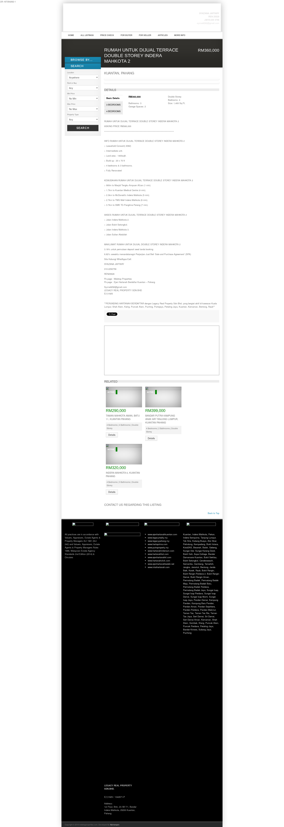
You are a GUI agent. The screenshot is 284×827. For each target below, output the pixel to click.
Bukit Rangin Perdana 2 (194, 573)
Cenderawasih (206, 560)
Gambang (198, 563)
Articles (163, 35)
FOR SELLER (145, 35)
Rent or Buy (72, 83)
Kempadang (199, 544)
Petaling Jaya (206, 626)
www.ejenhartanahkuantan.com (162, 534)
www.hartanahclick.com (159, 560)
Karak (191, 570)
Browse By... (81, 59)
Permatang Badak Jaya (194, 590)
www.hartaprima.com (157, 544)
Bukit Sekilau (210, 557)
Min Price (71, 93)
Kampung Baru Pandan (203, 603)
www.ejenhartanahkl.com (159, 557)
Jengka (186, 567)
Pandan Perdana (191, 609)
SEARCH (77, 66)
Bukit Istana (212, 544)
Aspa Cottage (200, 554)
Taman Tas (188, 613)
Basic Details (112, 98)
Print (108, 318)
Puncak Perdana (191, 626)
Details (111, 434)
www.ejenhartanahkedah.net (161, 563)
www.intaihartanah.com (159, 567)
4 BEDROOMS (113, 111)
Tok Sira (187, 540)
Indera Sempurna (191, 537)
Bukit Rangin (208, 570)
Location (70, 72)
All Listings (87, 35)
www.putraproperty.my (158, 547)
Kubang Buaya (199, 540)
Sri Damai (209, 616)
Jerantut (195, 567)
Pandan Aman (190, 606)
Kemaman (206, 619)
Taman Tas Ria (202, 613)
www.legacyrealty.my (158, 537)
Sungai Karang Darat (205, 550)
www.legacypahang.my (158, 540)
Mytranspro (114, 824)
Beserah (197, 547)
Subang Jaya (205, 629)
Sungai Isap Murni (199, 596)
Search (82, 128)
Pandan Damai (201, 599)
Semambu (188, 563)
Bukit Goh (188, 554)
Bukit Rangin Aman (199, 577)
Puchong (187, 632)
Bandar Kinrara (190, 629)
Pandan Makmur (208, 609)
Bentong (204, 567)
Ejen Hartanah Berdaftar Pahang (89, 20)
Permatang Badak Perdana (196, 586)
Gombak (193, 622)
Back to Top (213, 513)
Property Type (73, 114)
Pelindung (187, 544)
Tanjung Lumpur (208, 537)
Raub (198, 570)
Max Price (71, 104)
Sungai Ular (188, 550)
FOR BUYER (126, 35)
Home (71, 35)
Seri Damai (198, 616)
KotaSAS (187, 547)
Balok (205, 547)
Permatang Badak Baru (200, 583)
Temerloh (209, 563)
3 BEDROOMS (113, 104)
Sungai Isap (212, 590)
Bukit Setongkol (190, 560)
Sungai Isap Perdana (193, 593)
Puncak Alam (211, 622)
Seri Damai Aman (191, 619)
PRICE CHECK (107, 35)
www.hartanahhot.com (158, 554)
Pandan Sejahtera (206, 606)
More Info (179, 35)
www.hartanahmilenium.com (161, 550)
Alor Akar (212, 540)
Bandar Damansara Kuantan (199, 555)
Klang (201, 622)
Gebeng (213, 547)
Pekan (211, 534)
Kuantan (187, 534)
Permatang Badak (191, 580)
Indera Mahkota (199, 534)
